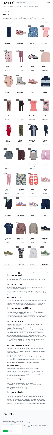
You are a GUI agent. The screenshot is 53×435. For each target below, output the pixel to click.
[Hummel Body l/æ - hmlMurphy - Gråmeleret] (33, 155)
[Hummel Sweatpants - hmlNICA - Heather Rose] (9, 179)
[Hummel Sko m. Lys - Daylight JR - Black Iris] (46, 228)
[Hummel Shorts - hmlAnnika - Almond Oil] (21, 179)
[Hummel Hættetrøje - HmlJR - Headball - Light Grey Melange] (33, 253)
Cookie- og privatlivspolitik (32, 427)
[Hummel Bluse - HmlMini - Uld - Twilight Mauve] (21, 228)
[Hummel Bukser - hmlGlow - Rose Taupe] (9, 105)
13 (33, 272)
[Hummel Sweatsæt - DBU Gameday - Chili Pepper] (9, 130)
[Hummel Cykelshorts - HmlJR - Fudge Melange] (21, 155)
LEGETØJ (25, 6)
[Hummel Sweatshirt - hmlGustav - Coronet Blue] (33, 32)
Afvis (10, 431)
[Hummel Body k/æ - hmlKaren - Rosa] (46, 32)
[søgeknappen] (35, 2)
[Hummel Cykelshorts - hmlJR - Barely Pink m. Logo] (9, 56)
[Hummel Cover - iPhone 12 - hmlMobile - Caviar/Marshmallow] (46, 105)
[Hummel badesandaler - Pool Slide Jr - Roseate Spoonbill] (46, 155)
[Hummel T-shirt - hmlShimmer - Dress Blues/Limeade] (9, 228)
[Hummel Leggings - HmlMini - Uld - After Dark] (21, 105)
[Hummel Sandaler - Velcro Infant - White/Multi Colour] (33, 204)
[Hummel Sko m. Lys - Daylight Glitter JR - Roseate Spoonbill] (21, 32)
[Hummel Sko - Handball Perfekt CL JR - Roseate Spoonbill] (33, 81)
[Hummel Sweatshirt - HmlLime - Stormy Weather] (9, 155)
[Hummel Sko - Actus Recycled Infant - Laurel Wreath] (46, 253)
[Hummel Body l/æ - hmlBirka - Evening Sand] (9, 81)
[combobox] (25, 2)
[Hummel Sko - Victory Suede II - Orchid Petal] (21, 204)
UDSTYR (21, 6)
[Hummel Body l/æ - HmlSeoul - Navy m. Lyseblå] (9, 204)
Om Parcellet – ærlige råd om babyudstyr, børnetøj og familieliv (38, 426)
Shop (29, 422)
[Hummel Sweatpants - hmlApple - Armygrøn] (21, 130)
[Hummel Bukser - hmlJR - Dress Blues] (9, 32)
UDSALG (8, 6)
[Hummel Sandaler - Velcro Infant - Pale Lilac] (46, 179)
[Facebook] (48, 433)
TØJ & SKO (16, 6)
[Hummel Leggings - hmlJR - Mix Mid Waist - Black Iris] (46, 130)
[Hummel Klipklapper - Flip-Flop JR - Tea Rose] (33, 179)
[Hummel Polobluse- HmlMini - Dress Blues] (46, 81)
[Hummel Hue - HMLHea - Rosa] (46, 56)
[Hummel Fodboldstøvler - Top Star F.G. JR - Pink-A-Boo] (33, 56)
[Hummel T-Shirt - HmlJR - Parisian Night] (33, 130)
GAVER (33, 6)
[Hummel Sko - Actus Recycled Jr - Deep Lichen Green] (9, 253)
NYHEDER (4, 6)
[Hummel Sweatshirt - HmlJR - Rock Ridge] (33, 228)
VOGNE (30, 6)
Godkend (5, 431)
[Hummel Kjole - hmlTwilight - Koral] (33, 105)
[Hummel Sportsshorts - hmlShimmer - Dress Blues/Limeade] (46, 204)
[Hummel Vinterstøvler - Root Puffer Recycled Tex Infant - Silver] (21, 81)
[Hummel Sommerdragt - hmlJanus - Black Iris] (21, 253)
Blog (37, 6)
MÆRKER (11, 6)
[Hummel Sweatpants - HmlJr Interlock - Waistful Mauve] (21, 56)
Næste (47, 272)
